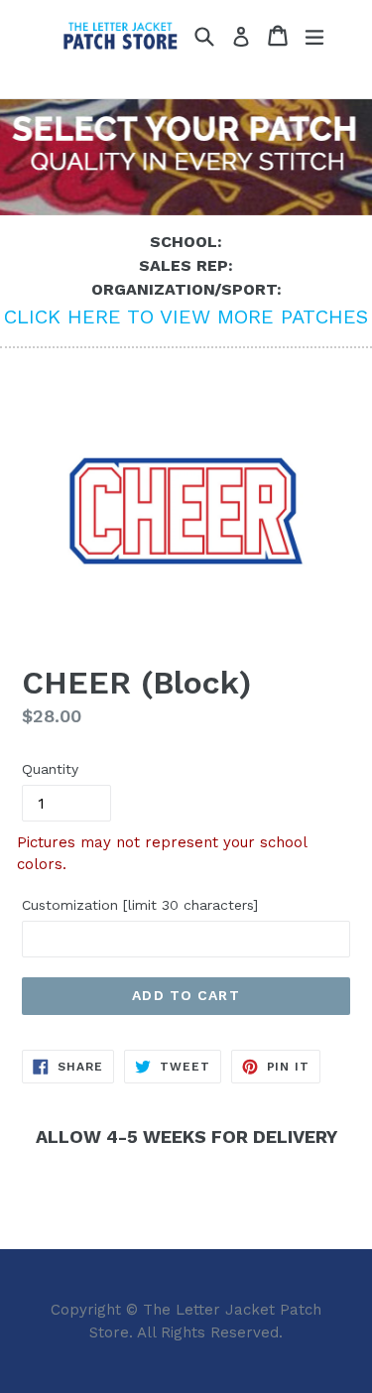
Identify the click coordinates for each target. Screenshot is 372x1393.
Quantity (50, 769)
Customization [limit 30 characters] (140, 905)
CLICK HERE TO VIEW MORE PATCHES (186, 316)
